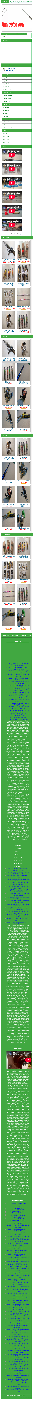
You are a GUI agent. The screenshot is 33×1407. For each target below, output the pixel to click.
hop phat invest (22, 1167)
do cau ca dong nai (21, 1028)
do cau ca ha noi (20, 1021)
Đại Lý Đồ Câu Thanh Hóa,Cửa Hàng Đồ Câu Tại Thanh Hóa (18, 869)
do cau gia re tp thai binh (18, 1132)
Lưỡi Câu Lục (6, 125)
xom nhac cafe (18, 1193)
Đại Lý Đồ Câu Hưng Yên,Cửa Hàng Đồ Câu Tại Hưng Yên (18, 1301)
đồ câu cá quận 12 (22, 785)
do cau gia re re (14, 1085)
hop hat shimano (15, 1173)
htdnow (11, 1111)
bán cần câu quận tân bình (13, 816)
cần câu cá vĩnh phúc (16, 734)
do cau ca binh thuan (23, 1025)
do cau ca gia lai (11, 1027)
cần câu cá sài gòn (22, 748)
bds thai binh (14, 1167)
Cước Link (5, 113)
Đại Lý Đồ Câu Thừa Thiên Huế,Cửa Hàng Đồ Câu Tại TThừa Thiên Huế (19, 718)
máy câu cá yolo (11, 760)
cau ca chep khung (22, 839)
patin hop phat (23, 1147)
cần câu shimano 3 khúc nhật (18, 939)
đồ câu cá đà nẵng (14, 783)
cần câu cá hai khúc (15, 739)
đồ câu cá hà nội (24, 783)
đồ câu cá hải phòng (16, 781)
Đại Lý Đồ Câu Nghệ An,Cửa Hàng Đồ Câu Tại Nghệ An (18, 915)
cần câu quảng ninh (12, 731)
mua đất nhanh (23, 1187)
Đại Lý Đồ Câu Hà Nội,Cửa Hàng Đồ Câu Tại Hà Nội (18, 675)
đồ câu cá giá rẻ (12, 778)
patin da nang (15, 1149)
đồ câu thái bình (23, 832)
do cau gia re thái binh (14, 1123)
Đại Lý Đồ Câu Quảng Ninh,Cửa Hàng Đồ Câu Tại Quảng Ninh (18, 890)
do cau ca (19, 1133)
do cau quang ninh (16, 1082)
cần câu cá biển (24, 736)
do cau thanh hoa (23, 1146)
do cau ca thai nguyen (21, 1019)
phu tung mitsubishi (14, 1179)
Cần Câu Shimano (7, 95)
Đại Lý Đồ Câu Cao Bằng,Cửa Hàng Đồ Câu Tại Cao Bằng (18, 1230)
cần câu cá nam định (21, 995)
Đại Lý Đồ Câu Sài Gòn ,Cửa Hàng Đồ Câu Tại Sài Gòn (18, 1272)
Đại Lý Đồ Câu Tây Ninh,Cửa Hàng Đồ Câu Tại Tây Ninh (18, 876)
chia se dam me (23, 1188)
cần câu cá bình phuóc (23, 998)
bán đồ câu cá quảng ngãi (15, 968)
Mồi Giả (5, 133)
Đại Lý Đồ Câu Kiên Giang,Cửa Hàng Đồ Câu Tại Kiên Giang (18, 1294)
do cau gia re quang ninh (22, 1127)
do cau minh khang (13, 1137)
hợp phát (16, 1187)
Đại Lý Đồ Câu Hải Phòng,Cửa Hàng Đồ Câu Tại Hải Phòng (19, 682)
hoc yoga (9, 1115)
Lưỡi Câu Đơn (6, 122)
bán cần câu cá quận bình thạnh (19, 818)
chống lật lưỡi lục (24, 931)
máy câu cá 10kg (15, 768)
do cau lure (21, 1085)
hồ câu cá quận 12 (14, 931)
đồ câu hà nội (25, 722)
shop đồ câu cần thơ (12, 795)
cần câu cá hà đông (23, 1006)
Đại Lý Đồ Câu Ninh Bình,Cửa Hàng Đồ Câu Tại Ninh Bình (18, 912)
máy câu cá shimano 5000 (22, 762)
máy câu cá (18, 757)
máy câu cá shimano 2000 (14, 775)
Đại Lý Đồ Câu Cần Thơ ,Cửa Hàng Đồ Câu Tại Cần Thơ (18, 1276)
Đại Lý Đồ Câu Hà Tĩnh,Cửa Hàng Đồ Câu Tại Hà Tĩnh (18, 1315)
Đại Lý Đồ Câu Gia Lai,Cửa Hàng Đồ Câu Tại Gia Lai (18, 1322)
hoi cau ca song (11, 1112)
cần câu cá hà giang (23, 1001)
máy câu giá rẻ (18, 1174)
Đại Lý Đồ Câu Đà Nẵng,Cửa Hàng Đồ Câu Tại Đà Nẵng (19, 686)
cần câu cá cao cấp (17, 956)
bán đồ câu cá (22, 972)
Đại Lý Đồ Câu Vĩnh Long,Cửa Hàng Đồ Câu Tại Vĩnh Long (19, 704)
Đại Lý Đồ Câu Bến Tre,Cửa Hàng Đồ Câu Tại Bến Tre (18, 1251)
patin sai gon (22, 1149)
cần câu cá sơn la (19, 751)
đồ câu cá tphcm (11, 977)
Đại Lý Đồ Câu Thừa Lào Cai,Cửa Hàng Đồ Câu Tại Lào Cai (18, 923)
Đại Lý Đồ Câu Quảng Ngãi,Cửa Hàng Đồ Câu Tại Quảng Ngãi (18, 894)
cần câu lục (10, 742)
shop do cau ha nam (17, 1155)
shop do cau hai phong (15, 1092)
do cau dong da (11, 1164)
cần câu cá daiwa (18, 733)
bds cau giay (10, 1187)
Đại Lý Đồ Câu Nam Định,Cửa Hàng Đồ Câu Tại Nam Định (19, 668)
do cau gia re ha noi (19, 1094)
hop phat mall (20, 1150)
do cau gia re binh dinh (22, 1118)
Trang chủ (6, 635)
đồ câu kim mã (20, 819)
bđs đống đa (15, 1188)
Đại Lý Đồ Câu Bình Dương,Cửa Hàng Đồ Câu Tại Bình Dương (18, 1244)
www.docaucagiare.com (26, 1397)
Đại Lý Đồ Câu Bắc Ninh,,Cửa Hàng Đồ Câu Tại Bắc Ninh (18, 1255)
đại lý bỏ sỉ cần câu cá (18, 827)
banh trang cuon (22, 1138)
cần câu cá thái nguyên (20, 753)
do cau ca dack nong (18, 1041)
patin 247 (13, 1150)
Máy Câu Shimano (7, 78)
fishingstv (24, 1092)
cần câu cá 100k (15, 953)
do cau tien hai (13, 1184)
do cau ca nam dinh (18, 1009)
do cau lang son (15, 1091)
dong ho (15, 1156)
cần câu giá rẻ (10, 744)
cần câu (21, 983)
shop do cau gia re (17, 1079)
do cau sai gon (19, 1112)
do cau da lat (19, 1033)
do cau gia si (25, 1111)
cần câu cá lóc (14, 740)
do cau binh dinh (14, 1162)
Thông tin (15, 635)
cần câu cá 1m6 (24, 953)
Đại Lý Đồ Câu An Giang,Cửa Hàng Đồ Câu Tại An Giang (18, 1269)
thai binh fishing (23, 1158)
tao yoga (26, 1114)
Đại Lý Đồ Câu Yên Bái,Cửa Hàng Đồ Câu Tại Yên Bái (18, 696)
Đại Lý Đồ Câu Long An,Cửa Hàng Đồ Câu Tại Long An (18, 919)
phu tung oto (20, 1140)
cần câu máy (21, 731)
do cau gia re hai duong (18, 1126)
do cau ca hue (18, 1022)
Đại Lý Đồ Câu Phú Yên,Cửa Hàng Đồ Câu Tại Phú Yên (19, 693)
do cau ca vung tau (18, 1035)
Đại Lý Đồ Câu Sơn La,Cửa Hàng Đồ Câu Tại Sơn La (18, 880)
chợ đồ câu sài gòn (20, 826)
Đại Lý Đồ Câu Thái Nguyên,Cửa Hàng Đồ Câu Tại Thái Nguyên (18, 873)
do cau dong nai (17, 1088)
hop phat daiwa (19, 1171)
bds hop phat (21, 1182)
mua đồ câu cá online (18, 813)
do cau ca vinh (15, 1024)
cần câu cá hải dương (20, 745)
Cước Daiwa (6, 107)
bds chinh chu (13, 1182)
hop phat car (18, 1153)
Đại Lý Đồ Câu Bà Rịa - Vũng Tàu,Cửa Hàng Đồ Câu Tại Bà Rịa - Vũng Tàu (18, 1265)
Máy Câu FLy (6, 87)
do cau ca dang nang (17, 1038)
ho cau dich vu (23, 1106)
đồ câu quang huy (24, 794)
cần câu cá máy (14, 957)
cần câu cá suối (15, 736)
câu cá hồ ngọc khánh (17, 830)
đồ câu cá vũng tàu (22, 778)
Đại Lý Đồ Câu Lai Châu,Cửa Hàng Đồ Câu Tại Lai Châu (18, 1287)
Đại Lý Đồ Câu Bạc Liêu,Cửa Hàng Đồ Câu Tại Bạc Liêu (18, 1258)
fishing (16, 1158)
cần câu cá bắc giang (22, 1004)
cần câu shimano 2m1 (20, 945)
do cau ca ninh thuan (12, 1025)
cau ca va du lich (22, 1071)
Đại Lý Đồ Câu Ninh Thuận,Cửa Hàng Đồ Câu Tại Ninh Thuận (18, 908)
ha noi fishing (15, 1161)
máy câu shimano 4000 (14, 833)
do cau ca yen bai (22, 1016)
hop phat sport (11, 1152)
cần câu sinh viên (19, 744)
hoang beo (14, 1138)
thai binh (11, 1170)
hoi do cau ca (15, 1106)
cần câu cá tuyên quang (20, 750)
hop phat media (18, 1111)
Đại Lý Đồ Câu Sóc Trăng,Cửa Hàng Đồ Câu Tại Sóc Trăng (18, 883)
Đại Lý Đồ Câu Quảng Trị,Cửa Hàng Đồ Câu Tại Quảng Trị (18, 887)
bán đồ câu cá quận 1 (20, 788)
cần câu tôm (16, 742)
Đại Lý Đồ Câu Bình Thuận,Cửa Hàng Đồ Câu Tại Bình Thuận (18, 1237)
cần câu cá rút (24, 797)
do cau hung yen (14, 1074)
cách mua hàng (26, 635)
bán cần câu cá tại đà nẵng (15, 933)
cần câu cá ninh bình (12, 728)
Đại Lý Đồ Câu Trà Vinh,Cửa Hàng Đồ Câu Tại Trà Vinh (19, 711)
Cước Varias (6, 110)
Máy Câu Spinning (7, 89)
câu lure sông (20, 927)
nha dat (22, 1165)
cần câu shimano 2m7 (17, 943)
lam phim (12, 1153)
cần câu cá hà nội (21, 724)
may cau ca (10, 1135)
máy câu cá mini (11, 763)
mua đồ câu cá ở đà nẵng (13, 810)
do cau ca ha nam (20, 1007)
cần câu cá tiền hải (21, 997)
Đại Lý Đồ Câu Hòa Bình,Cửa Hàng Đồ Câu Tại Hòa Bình (18, 1305)
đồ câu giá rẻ (20, 721)
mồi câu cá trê (20, 925)
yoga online (21, 1141)
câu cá (22, 994)
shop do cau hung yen (22, 1096)
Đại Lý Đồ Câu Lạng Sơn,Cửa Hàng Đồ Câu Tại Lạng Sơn (18, 1280)
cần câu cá (21, 981)
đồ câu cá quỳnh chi (17, 791)
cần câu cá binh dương (21, 747)
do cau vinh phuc (16, 1089)
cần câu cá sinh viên (23, 728)
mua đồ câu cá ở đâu (16, 812)
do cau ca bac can (12, 1016)
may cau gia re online (17, 1115)
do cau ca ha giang (20, 1018)
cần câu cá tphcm (21, 977)
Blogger (20, 234)
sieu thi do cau (20, 1108)
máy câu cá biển (20, 763)
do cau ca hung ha (13, 1077)
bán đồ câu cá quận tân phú (22, 815)
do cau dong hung (13, 1146)
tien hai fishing (23, 1161)
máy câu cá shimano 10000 (17, 769)
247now (20, 1080)
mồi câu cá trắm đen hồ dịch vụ (15, 930)
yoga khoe (9, 1117)
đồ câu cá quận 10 (12, 785)
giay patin (16, 1147)
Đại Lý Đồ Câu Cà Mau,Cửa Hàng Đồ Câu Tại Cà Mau (18, 1233)
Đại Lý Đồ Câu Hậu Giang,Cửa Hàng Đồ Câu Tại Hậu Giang (18, 1308)
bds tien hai (24, 1164)
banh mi (26, 1150)
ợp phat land (25, 1185)
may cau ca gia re (12, 721)
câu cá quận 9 (12, 839)
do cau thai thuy (18, 1144)
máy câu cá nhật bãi (18, 765)
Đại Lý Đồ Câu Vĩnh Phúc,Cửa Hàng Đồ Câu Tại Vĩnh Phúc (19, 700)
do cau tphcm (14, 1071)
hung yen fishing (11, 1097)
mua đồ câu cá (15, 806)
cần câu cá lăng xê (23, 740)
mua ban (12, 1158)
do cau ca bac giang (23, 1100)
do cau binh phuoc (16, 1083)
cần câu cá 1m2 (11, 954)
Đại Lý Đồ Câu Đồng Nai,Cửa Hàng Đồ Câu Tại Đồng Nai (18, 1330)
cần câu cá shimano (16, 984)
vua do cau (16, 1099)
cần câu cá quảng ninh (22, 727)
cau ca (26, 1137)
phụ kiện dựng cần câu (23, 838)
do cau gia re (11, 1070)
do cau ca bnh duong (21, 1027)
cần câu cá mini (14, 986)
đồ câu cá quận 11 (19, 786)
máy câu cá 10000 (16, 766)
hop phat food (22, 1152)
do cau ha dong (18, 1076)
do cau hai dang (11, 1102)
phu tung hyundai (24, 1179)
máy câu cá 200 (25, 774)
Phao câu (5, 116)
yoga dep (26, 1115)
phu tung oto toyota (12, 1181)
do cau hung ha (23, 1074)
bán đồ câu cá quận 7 (12, 972)
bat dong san (21, 1156)
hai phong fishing (21, 1191)
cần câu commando (15, 928)
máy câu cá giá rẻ (15, 759)
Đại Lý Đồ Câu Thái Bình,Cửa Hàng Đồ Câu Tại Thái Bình (19, 664)
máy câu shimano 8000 (18, 829)
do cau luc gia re (18, 1190)
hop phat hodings (24, 1194)
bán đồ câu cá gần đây (15, 962)
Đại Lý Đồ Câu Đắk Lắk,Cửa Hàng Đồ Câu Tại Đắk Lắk (18, 1226)
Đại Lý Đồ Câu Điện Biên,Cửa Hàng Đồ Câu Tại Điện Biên (18, 1333)
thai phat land (15, 1165)
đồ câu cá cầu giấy (18, 801)
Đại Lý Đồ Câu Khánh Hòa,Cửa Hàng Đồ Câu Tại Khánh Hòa (18, 1297)
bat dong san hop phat (15, 1185)
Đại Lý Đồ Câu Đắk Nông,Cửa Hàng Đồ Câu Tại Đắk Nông (18, 1222)
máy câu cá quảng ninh (13, 730)
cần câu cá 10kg (20, 954)
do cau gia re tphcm (12, 1120)
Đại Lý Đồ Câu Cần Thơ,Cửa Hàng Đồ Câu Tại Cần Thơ (19, 689)
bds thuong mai (18, 1168)
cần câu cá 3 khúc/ (17, 951)
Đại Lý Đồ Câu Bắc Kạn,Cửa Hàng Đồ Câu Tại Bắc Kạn (18, 1262)
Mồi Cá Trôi (6, 139)
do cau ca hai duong (18, 1010)
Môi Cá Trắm (6, 142)
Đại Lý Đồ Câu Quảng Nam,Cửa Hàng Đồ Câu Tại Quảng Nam (18, 898)
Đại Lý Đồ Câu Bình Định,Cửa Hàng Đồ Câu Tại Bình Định (18, 1247)
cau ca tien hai (21, 1184)
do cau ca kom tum (18, 1039)
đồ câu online (12, 838)
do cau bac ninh (20, 1097)
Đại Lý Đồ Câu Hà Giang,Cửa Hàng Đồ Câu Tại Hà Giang (18, 1319)
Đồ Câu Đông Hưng (19, 1395)
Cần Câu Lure (6, 101)
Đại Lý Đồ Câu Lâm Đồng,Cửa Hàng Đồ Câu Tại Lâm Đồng (18, 1283)
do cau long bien (20, 1159)
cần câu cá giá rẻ (24, 730)
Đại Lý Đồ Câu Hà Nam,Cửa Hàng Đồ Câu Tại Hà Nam (18, 671)
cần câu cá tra (10, 737)
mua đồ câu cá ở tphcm (22, 809)
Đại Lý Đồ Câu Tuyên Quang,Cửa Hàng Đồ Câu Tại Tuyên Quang (19, 707)
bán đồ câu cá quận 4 (12, 960)
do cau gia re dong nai (23, 1120)
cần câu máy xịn (18, 803)
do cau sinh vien (17, 1086)
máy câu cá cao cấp (21, 760)
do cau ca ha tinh (24, 1024)
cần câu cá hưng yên (20, 725)
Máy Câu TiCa (6, 84)
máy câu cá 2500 (15, 774)
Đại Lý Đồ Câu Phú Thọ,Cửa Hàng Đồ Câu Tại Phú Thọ (18, 905)
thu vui (17, 1152)
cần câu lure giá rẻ (11, 925)
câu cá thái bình (24, 742)
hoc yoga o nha (15, 1143)
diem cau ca (19, 1073)
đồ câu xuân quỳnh (15, 797)
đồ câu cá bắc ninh (20, 780)
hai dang (21, 1137)
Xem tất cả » (26, 241)
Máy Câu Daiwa (7, 81)
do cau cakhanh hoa (21, 1032)
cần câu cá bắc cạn (22, 1003)
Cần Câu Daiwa (7, 98)
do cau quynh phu (21, 1109)
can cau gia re (18, 1070)
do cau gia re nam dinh (13, 1121)
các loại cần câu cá (13, 798)
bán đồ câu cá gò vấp (16, 969)
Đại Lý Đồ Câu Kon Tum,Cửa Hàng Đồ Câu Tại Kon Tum (18, 1290)
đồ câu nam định (15, 824)
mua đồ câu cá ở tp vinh (17, 807)
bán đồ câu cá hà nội (17, 963)
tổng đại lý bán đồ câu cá (19, 792)
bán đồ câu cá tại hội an (20, 965)
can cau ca (26, 1133)
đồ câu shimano (17, 722)
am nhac (21, 1143)
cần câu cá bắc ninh (21, 754)
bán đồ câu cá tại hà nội (23, 959)
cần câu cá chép (18, 737)
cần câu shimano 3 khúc (17, 950)
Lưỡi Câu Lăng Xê (7, 127)
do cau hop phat (22, 1077)
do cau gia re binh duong (19, 1117)
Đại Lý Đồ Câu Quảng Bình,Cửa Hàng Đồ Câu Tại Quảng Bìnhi (18, 901)
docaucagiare (20, 1181)
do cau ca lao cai (24, 1015)
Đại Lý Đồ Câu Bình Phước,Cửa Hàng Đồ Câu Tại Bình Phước (18, 1240)
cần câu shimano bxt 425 (17, 936)
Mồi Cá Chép (6, 136)
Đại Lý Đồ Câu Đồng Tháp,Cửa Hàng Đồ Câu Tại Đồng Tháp (18, 1326)
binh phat (17, 1164)
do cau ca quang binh (17, 1036)
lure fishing (13, 1191)
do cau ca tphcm (15, 1015)
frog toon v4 (13, 927)
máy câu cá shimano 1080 (17, 772)
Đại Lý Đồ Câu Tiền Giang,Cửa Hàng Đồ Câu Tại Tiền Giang (19, 714)
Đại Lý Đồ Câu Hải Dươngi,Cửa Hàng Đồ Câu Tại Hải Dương (18, 1312)
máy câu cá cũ (24, 759)
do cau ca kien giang (21, 1030)
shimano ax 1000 (14, 832)
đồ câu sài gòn (14, 975)
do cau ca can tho (18, 1013)
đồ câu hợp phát (14, 1176)
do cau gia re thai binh (18, 1114)
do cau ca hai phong (17, 1012)
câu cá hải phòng (19, 835)
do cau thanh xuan (23, 1162)
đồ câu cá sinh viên (12, 724)
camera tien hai (18, 1170)
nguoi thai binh (13, 1109)
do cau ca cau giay (20, 1042)
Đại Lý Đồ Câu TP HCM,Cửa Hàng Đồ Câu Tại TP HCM (19, 679)
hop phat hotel (15, 1194)
